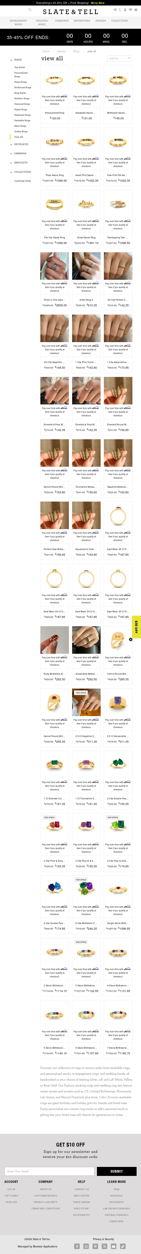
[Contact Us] (120, 10)
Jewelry (100, 21)
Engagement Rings (18, 23)
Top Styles (19, 67)
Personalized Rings (21, 75)
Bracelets (21, 163)
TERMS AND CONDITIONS (45, 1208)
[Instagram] (86, 1246)
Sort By (113, 58)
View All (18, 137)
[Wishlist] (130, 10)
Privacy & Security (103, 1239)
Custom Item (22, 181)
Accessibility (81, 1215)
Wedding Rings (42, 23)
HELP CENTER (81, 1196)
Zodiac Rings (21, 131)
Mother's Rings (22, 98)
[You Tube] (113, 1246)
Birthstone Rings (22, 87)
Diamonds (62, 21)
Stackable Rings (22, 120)
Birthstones (82, 21)
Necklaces (21, 144)
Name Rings (20, 82)
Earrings (20, 153)
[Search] (29, 10)
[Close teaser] (131, 639)
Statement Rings (22, 115)
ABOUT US (45, 1189)
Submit (117, 1171)
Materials (116, 1196)
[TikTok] (123, 1246)
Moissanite (117, 1202)
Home (46, 51)
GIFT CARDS (11, 1196)
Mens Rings (20, 126)
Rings (76, 51)
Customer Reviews (45, 1196)
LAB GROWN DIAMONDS (116, 1208)
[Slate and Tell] (70, 11)
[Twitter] (104, 1246)
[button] (136, 627)
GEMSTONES (117, 1221)
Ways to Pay (81, 1208)
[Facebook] (77, 1246)
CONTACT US (81, 1189)
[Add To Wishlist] (54, 124)
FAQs (117, 1189)
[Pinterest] (95, 1246)
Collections (119, 21)
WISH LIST (11, 1202)
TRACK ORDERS (81, 1202)
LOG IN (11, 1189)
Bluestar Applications (45, 1246)
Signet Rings (20, 109)
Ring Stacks (20, 93)
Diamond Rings (22, 104)
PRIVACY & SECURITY (45, 1202)
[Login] (125, 10)
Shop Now (98, 3)
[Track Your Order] (114, 10)
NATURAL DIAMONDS (116, 1215)
